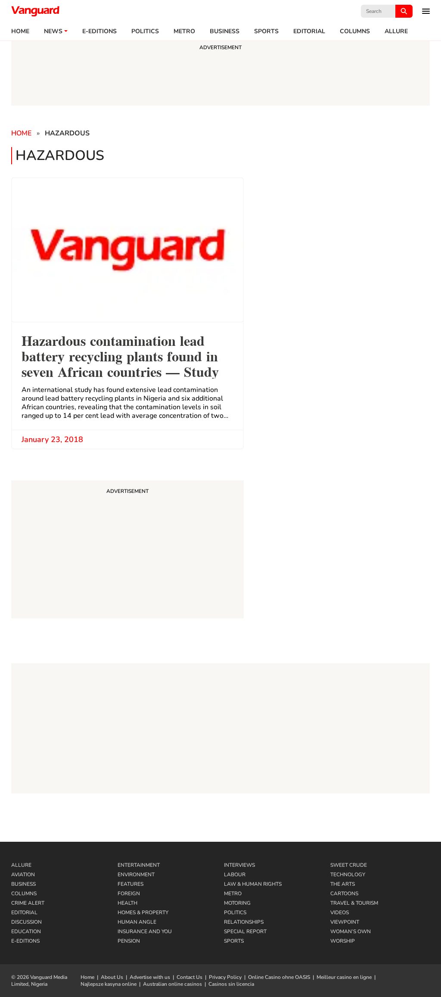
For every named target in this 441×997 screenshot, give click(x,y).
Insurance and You (145, 931)
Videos (339, 912)
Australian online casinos (172, 984)
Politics (145, 31)
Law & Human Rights (253, 884)
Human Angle (137, 922)
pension (129, 940)
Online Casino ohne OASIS (279, 977)
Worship (342, 940)
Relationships (244, 922)
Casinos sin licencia (231, 984)
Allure (21, 865)
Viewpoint (344, 922)
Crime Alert (27, 903)
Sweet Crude (348, 865)
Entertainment (139, 865)
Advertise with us (150, 977)
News (53, 31)
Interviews (239, 865)
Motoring (237, 903)
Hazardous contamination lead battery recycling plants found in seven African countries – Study (120, 355)
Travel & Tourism (354, 903)
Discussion (26, 922)
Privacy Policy (225, 977)
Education (26, 931)
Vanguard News (35, 11)
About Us (112, 977)
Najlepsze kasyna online (109, 984)
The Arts (342, 884)
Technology (347, 874)
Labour (234, 874)
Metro (184, 31)
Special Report (245, 931)
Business (224, 31)
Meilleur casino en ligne (344, 977)
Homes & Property (143, 912)
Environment (136, 874)
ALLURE (396, 31)
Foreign (129, 893)
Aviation (23, 874)
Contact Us (189, 977)
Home (20, 31)
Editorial (309, 31)
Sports (266, 31)
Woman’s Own (350, 931)
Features (130, 884)
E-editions (99, 31)
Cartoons (344, 893)
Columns (355, 31)
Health (127, 903)
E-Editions (25, 940)
